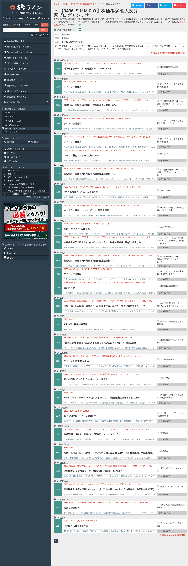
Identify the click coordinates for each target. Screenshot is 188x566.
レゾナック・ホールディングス (126, 187)
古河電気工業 (96, 119)
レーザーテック (130, 256)
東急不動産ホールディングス (115, 356)
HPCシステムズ (109, 150)
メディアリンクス (142, 466)
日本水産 (69, 503)
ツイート (17, 25)
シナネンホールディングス (77, 150)
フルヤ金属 (70, 187)
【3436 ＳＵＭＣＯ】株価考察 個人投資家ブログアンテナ (96, 13)
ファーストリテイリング (121, 169)
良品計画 (92, 338)
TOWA (130, 283)
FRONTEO (70, 411)
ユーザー (26, 25)
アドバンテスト (72, 100)
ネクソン (129, 100)
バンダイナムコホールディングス (92, 169)
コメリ (135, 356)
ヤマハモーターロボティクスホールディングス (128, 429)
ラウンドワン (84, 137)
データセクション (128, 150)
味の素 (69, 338)
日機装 (136, 63)
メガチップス (86, 187)
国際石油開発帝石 (86, 503)
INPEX (80, 338)
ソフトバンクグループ (93, 100)
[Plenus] (26, 221)
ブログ (45, 25)
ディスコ (131, 237)
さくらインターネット (112, 283)
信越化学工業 (102, 374)
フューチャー (118, 374)
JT (135, 503)
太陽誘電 (124, 119)
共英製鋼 (106, 466)
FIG (93, 82)
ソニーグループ (114, 100)
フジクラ (111, 119)
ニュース (36, 25)
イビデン (82, 429)
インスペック (102, 187)
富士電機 (82, 224)
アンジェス (110, 63)
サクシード (145, 150)
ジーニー (124, 63)
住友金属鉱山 (100, 137)
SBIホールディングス (100, 224)
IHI (82, 283)
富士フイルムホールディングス (100, 205)
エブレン (133, 374)
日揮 (115, 503)
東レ (81, 205)
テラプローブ (95, 63)
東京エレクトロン (91, 237)
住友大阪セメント (122, 466)
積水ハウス (103, 503)
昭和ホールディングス (75, 63)
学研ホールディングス (88, 466)
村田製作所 (145, 301)
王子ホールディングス (123, 338)
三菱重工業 (70, 283)
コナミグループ (145, 100)
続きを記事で (164, 74)
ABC (95, 150)
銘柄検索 (7, 25)
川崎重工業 (93, 283)
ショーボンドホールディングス (78, 374)
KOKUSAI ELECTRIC (128, 205)
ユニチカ (69, 82)
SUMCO (82, 82)
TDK (117, 256)
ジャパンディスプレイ (131, 484)
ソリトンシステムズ (74, 521)
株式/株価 (173, 535)
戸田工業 (69, 466)
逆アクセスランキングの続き (37, 197)
